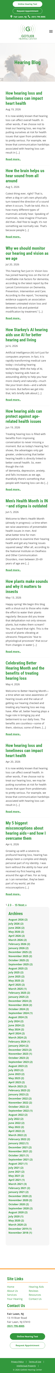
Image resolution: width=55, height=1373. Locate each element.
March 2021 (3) (17, 1184)
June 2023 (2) (16, 1074)
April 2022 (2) (16, 1131)
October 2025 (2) (18, 960)
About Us (12, 1291)
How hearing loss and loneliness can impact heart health (24, 98)
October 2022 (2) (18, 1106)
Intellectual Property (26, 1365)
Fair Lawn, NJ (15, 1314)
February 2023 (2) (19, 1090)
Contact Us (35, 1299)
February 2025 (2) (19, 992)
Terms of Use (35, 1361)
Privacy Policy (17, 1361)
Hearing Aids (36, 1286)
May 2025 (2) (16, 980)
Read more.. (13, 159)
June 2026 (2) (16, 927)
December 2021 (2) (20, 1147)
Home (10, 1286)
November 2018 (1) (20, 1232)
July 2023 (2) (15, 1070)
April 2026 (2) (16, 935)
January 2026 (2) (18, 948)
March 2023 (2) (17, 1086)
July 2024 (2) (15, 1021)
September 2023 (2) (20, 1062)
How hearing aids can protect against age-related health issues (24, 416)
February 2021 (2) (19, 1188)
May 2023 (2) (16, 1078)
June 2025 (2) (16, 976)
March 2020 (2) (17, 1224)
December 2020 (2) (20, 1196)
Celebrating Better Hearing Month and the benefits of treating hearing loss (25, 671)
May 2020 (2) (16, 1220)
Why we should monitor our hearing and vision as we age (27, 253)
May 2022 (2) (16, 1127)
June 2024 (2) (16, 1025)
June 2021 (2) (16, 1171)
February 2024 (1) (19, 1041)
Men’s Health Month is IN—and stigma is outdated (27, 503)
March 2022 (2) (17, 1135)
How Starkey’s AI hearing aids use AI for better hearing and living (27, 334)
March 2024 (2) (17, 1037)
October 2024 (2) (18, 1009)
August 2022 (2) (18, 1114)
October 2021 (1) (18, 1155)
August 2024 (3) (18, 1017)
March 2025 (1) (17, 988)
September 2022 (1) (20, 1110)
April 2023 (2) (16, 1082)
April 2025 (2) (16, 984)
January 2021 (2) (18, 1192)
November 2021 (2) (20, 1151)
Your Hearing (15, 1299)
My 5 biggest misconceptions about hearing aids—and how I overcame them (26, 831)
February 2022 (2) (19, 1139)
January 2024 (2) (18, 1045)
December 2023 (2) (20, 1049)
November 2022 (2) (20, 1102)
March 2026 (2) (17, 940)
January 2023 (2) (18, 1094)
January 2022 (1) (18, 1143)
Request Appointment (27, 11)
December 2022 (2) (20, 1098)
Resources (35, 1294)
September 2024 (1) (20, 1013)
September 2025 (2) (20, 964)
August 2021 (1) (18, 1163)
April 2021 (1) (16, 1179)
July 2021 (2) (15, 1167)
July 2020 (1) (15, 1216)
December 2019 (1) (20, 1228)
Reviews (33, 1291)
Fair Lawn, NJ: (20, 16)
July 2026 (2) (15, 923)
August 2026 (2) (18, 919)
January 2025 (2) (18, 996)
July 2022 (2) (15, 1118)
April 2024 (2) (16, 1033)
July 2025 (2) (15, 972)
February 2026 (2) (19, 944)
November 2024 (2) (20, 1005)
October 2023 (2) (18, 1057)
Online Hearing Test (27, 1336)
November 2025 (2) (20, 956)
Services (12, 1294)
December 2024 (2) (20, 1001)
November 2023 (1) (20, 1053)
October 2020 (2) (18, 1204)
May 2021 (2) (16, 1175)
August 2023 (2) (18, 1066)
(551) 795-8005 (38, 16)
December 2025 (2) (20, 952)
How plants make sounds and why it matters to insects (27, 586)
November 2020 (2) (20, 1200)
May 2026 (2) (16, 931)
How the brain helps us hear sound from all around (25, 175)
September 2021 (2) (20, 1159)
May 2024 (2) (16, 1029)
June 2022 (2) (16, 1123)
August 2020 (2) (18, 1212)
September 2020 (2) (20, 1208)
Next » (22, 905)
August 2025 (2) (18, 968)
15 (16, 905)
